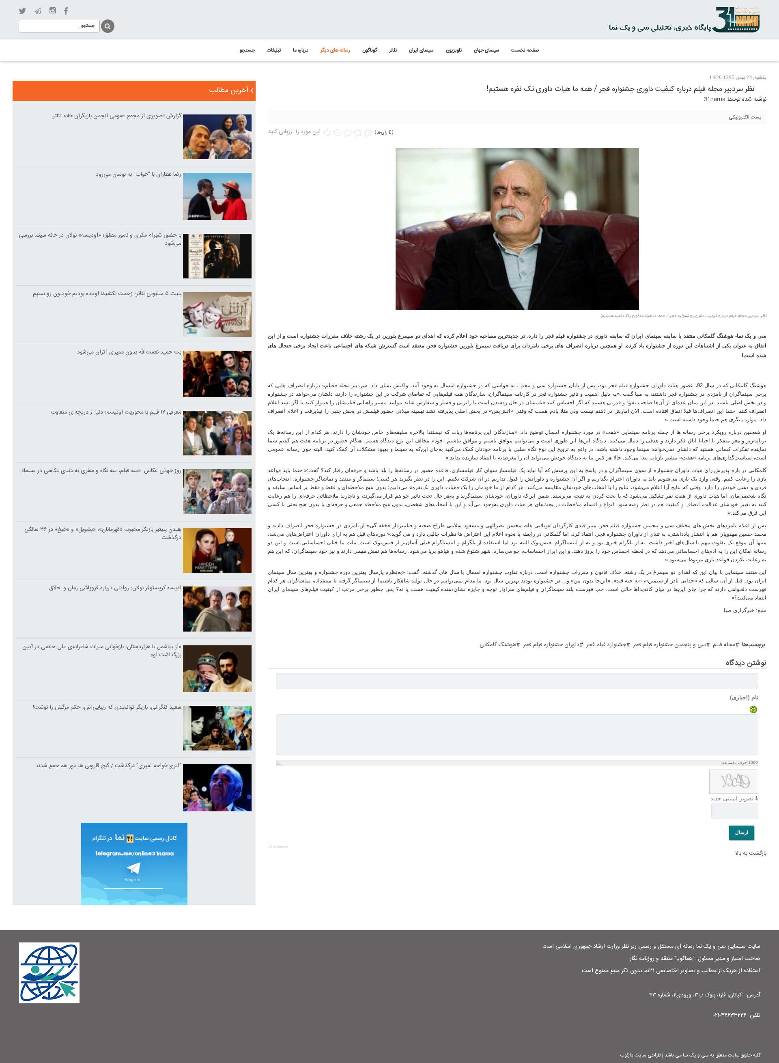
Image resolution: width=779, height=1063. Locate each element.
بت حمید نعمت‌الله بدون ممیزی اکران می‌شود (129, 352)
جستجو (107, 25)
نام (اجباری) (744, 697)
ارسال (741, 832)
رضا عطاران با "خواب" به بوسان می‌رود (138, 174)
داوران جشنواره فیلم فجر (551, 645)
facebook (66, 11)
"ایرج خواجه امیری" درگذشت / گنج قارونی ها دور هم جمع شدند (108, 766)
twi (22, 11)
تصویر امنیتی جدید (731, 798)
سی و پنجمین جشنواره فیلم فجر (669, 645)
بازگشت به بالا (750, 853)
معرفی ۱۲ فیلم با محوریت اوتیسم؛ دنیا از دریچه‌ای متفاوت (116, 412)
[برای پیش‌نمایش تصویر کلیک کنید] (517, 229)
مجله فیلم (724, 645)
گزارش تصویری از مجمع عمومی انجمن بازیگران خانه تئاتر (117, 116)
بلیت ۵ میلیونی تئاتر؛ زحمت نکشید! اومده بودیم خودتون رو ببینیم (107, 294)
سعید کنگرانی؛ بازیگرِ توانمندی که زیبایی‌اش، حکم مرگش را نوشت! (107, 707)
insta (52, 11)
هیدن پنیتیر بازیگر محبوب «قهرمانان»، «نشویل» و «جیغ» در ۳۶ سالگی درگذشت (102, 534)
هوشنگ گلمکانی (498, 645)
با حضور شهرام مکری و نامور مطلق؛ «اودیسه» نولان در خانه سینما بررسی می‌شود (100, 239)
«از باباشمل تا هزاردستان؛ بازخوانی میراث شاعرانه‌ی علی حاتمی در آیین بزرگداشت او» (101, 651)
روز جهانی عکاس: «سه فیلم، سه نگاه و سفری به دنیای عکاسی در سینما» (101, 471)
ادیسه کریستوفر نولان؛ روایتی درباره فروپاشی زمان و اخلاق (115, 588)
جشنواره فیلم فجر (606, 645)
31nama (714, 99)
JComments (278, 847)
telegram (37, 11)
